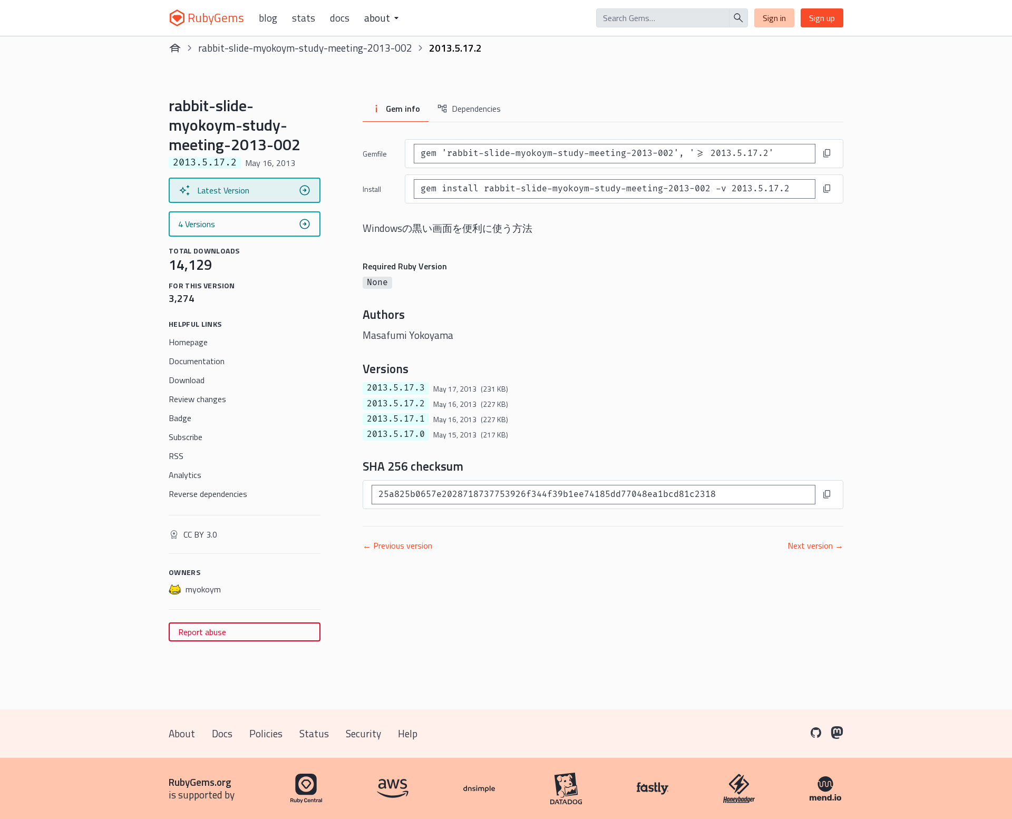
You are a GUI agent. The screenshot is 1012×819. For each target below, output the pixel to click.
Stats (303, 18)
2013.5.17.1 (396, 419)
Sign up (822, 18)
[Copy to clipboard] (827, 153)
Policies (266, 733)
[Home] (175, 48)
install (372, 188)
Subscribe (185, 437)
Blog (268, 18)
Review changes (197, 399)
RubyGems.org (200, 781)
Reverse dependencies (208, 493)
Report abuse (202, 632)
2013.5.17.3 (396, 388)
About (182, 733)
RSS (176, 456)
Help (407, 733)
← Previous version (397, 545)
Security (363, 733)
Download (187, 380)
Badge (180, 418)
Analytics (185, 475)
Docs (339, 18)
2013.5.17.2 (396, 403)
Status (314, 733)
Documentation (197, 361)
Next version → (815, 545)
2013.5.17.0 (396, 434)
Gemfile (375, 153)
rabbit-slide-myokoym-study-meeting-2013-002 (305, 47)
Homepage (188, 342)
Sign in (774, 18)
